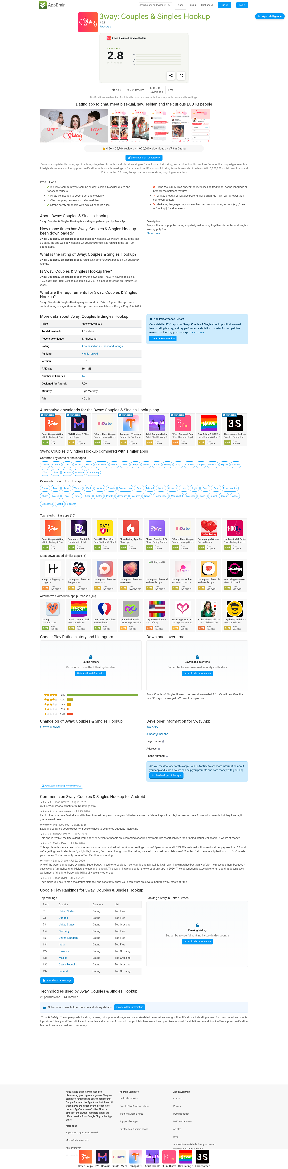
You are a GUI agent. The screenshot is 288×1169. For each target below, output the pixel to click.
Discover (71, 504)
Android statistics (129, 1098)
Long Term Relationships (105, 619)
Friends (111, 488)
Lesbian (67, 472)
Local (66, 496)
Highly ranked (90, 353)
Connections (125, 488)
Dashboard (207, 5)
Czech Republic (68, 964)
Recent (224, 496)
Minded (150, 488)
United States (66, 911)
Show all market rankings (58, 980)
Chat (45, 472)
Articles (177, 1129)
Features (135, 496)
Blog (175, 1136)
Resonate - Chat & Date (79, 539)
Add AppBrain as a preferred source (62, 785)
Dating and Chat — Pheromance (157, 579)
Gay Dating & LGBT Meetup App (209, 434)
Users (78, 464)
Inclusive (79, 472)
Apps (180, 5)
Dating (167, 464)
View (124, 464)
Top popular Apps (129, 1121)
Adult (66, 488)
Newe (147, 496)
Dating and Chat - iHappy (79, 579)
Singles (201, 464)
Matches (190, 496)
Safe (205, 488)
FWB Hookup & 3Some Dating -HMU (79, 434)
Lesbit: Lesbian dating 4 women (79, 619)
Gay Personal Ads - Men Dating (157, 619)
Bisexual (212, 464)
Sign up (224, 5)
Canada (63, 917)
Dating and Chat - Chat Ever (209, 579)
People (45, 488)
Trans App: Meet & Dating (183, 619)
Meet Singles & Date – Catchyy (235, 579)
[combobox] (153, 4)
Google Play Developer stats (134, 1106)
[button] (197, 742)
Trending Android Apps (131, 1113)
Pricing (192, 5)
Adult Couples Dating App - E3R (157, 434)
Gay (56, 472)
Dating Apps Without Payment (209, 539)
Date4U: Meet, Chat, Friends (105, 539)
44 (83, 376)
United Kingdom (68, 937)
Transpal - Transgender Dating (131, 434)
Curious (56, 464)
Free (139, 488)
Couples (189, 464)
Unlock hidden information (90, 673)
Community (93, 472)
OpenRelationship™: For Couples (131, 619)
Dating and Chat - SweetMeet (131, 579)
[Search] (169, 5)
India (62, 944)
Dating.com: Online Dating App (183, 579)
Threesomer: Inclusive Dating (235, 434)
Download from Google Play (145, 157)
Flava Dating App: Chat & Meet (131, 539)
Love (202, 496)
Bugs (157, 464)
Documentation (181, 1113)
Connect (172, 488)
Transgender (160, 496)
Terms (114, 464)
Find (88, 488)
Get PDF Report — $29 (163, 338)
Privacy (236, 464)
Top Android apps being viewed (82, 1132)
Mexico (63, 957)
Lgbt (194, 488)
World (60, 504)
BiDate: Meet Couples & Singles (105, 434)
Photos (98, 496)
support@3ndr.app (157, 734)
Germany (64, 931)
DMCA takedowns (182, 1121)
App (178, 464)
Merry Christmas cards (77, 1140)
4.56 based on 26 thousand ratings (102, 346)
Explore (224, 464)
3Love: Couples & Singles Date (157, 539)
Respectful (101, 464)
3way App (152, 726)
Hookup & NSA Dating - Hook (235, 539)
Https (135, 464)
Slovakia (64, 951)
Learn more (197, 332)
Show (89, 464)
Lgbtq (161, 488)
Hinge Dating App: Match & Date (53, 579)
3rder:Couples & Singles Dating (53, 434)
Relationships (230, 488)
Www (146, 464)
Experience (47, 504)
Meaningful (177, 496)
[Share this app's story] (170, 75)
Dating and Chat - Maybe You (105, 579)
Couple (45, 464)
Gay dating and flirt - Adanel (235, 619)
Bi (67, 464)
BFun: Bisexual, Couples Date (183, 434)
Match (55, 496)
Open (87, 496)
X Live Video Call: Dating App (209, 619)
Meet (55, 488)
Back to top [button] (279, 1138)
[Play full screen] (181, 75)
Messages (122, 496)
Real (216, 488)
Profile (109, 496)
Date (77, 496)
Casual (213, 496)
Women (77, 488)
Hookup (100, 488)
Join (184, 488)
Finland (63, 971)
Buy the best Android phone (134, 1129)
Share (45, 496)
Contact (177, 1098)
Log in (242, 5)
